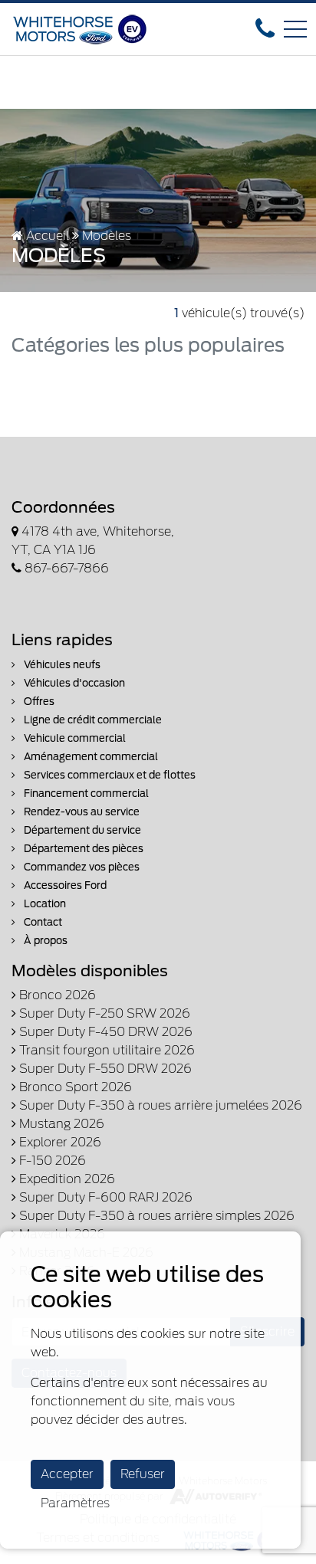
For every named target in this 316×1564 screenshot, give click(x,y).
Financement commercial (85, 793)
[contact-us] (265, 28)
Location (43, 904)
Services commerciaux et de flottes (108, 775)
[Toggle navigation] (295, 29)
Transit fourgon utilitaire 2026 (105, 1050)
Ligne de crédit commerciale (91, 720)
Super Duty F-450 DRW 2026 (104, 1032)
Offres (37, 701)
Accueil (46, 235)
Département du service (81, 830)
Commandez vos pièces (80, 867)
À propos (44, 940)
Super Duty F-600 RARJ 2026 (104, 1197)
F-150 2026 (51, 1160)
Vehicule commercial (73, 738)
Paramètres (75, 1503)
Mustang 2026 (60, 1123)
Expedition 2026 (65, 1179)
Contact (41, 922)
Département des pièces (82, 848)
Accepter (67, 1474)
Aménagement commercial (89, 756)
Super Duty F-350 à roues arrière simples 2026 (155, 1215)
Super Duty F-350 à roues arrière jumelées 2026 (159, 1105)
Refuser (142, 1474)
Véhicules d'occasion (73, 683)
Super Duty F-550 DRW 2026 (104, 1068)
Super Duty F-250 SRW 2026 (103, 1013)
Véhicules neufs (60, 665)
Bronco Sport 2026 (74, 1087)
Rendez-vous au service (80, 812)
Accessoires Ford (64, 885)
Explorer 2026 (58, 1142)
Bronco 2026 (56, 995)
